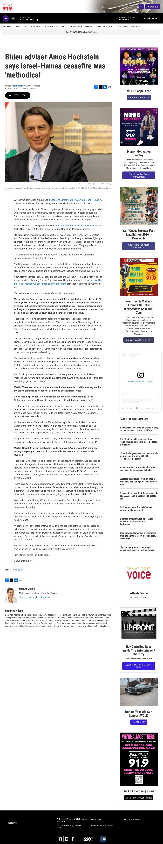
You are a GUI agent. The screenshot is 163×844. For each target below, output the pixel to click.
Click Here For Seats (139, 97)
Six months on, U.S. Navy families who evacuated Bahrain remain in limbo (137, 469)
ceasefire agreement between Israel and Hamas (74, 200)
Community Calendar (42, 26)
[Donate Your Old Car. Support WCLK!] (139, 692)
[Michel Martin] (11, 595)
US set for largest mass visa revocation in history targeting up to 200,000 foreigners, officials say (139, 456)
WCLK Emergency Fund (139, 791)
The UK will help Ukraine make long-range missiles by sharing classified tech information (138, 442)
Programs (8, 26)
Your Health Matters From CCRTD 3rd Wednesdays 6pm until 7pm (138, 307)
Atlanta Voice (138, 593)
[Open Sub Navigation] (28, 26)
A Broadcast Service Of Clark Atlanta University (72, 820)
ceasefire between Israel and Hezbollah (75, 225)
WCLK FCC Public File (132, 820)
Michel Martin (19, 85)
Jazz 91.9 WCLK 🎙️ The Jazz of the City (138, 408)
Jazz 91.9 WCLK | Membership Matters (81, 32)
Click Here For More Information (138, 246)
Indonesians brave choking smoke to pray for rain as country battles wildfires (139, 429)
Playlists (21, 26)
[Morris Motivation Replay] (139, 127)
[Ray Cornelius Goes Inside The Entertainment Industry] (139, 624)
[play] (6, 18)
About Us (135, 26)
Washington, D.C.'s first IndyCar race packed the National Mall (136, 508)
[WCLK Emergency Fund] (139, 759)
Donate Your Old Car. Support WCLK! (138, 713)
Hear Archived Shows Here (139, 339)
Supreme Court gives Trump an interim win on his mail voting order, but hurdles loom (138, 482)
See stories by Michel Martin (34, 597)
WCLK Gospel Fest (139, 91)
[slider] (17, 18)
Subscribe (123, 26)
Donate (154, 6)
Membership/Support (81, 26)
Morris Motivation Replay (139, 153)
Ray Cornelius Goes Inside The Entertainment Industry (138, 650)
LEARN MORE (139, 722)
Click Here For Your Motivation (139, 175)
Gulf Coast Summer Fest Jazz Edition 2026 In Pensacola (139, 234)
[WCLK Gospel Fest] (139, 66)
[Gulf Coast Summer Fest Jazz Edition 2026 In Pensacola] (139, 206)
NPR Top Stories (19, 570)
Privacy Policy (96, 820)
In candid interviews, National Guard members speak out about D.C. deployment (136, 521)
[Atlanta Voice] (139, 573)
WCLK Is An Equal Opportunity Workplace (69, 827)
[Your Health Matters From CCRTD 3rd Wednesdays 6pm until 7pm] (139, 277)
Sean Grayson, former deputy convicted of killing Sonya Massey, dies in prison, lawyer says (138, 536)
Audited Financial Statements (102, 825)
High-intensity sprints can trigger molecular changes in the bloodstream (137, 548)
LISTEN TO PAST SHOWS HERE (139, 666)
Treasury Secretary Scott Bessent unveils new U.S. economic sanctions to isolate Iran (139, 496)
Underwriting (105, 26)
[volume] (13, 18)
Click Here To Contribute (139, 797)
